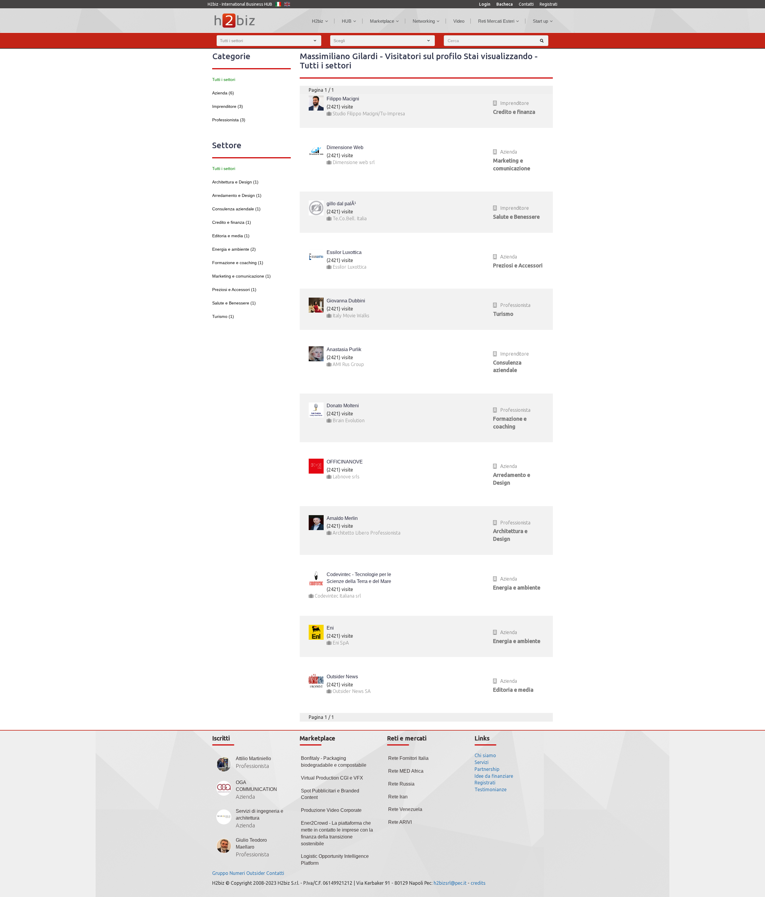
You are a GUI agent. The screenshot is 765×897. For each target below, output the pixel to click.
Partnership (487, 769)
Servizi (482, 762)
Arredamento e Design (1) (236, 195)
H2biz (317, 21)
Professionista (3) (228, 119)
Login (484, 4)
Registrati (548, 4)
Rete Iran (398, 796)
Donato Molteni (343, 405)
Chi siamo (485, 755)
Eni (330, 627)
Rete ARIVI (400, 822)
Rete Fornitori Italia (408, 758)
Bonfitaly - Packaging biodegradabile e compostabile (333, 762)
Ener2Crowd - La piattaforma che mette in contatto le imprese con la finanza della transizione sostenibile (337, 833)
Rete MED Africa (405, 771)
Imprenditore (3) (227, 106)
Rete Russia (401, 783)
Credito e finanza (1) (231, 222)
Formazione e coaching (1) (237, 262)
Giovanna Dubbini (346, 300)
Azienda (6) (223, 93)
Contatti (526, 4)
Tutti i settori (223, 79)
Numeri (237, 873)
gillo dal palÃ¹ (341, 203)
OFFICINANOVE (345, 461)
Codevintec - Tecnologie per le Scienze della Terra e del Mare (359, 578)
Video (458, 21)
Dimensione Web (345, 147)
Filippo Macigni (343, 98)
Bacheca (504, 4)
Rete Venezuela (405, 809)
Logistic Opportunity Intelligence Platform (335, 860)
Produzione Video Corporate (331, 810)
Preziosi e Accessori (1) (234, 289)
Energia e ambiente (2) (234, 249)
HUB (346, 21)
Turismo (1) (223, 316)
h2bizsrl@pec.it (450, 883)
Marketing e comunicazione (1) (241, 276)
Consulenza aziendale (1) (236, 208)
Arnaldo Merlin (342, 518)
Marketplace (382, 21)
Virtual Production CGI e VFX (332, 777)
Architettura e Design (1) (235, 182)
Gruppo (220, 873)
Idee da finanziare (494, 776)
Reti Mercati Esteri (496, 21)
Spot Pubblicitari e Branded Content (330, 794)
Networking (424, 21)
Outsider (255, 873)
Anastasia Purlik (344, 349)
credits (478, 883)
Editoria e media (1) (231, 235)
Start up (540, 21)
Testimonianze (491, 789)
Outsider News (342, 676)
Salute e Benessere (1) (234, 303)
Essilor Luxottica (344, 252)
